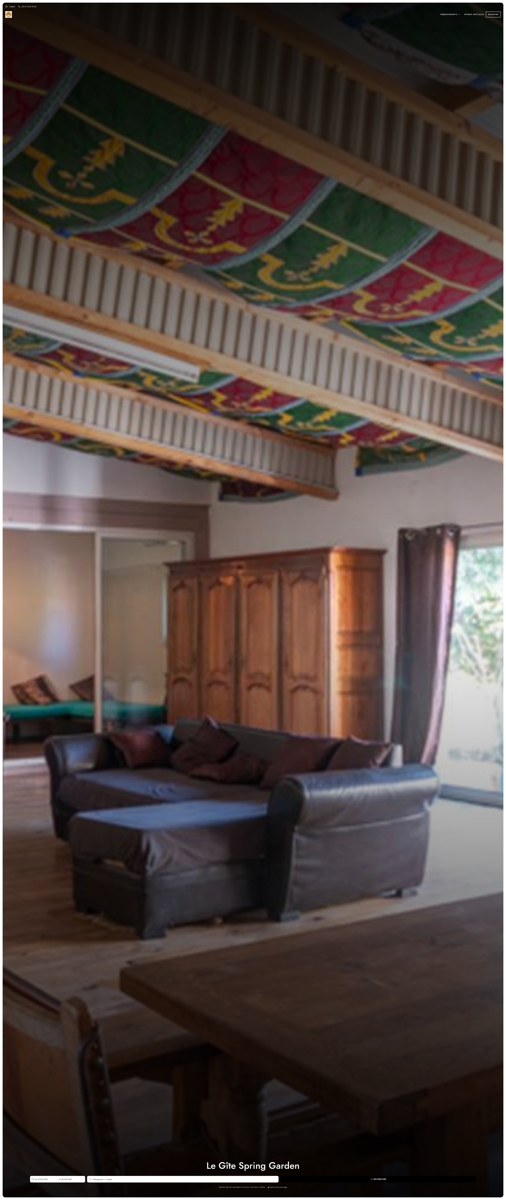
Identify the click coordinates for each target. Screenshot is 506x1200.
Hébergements (449, 14)
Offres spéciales (474, 14)
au (60, 1179)
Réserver (493, 14)
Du (36, 1179)
